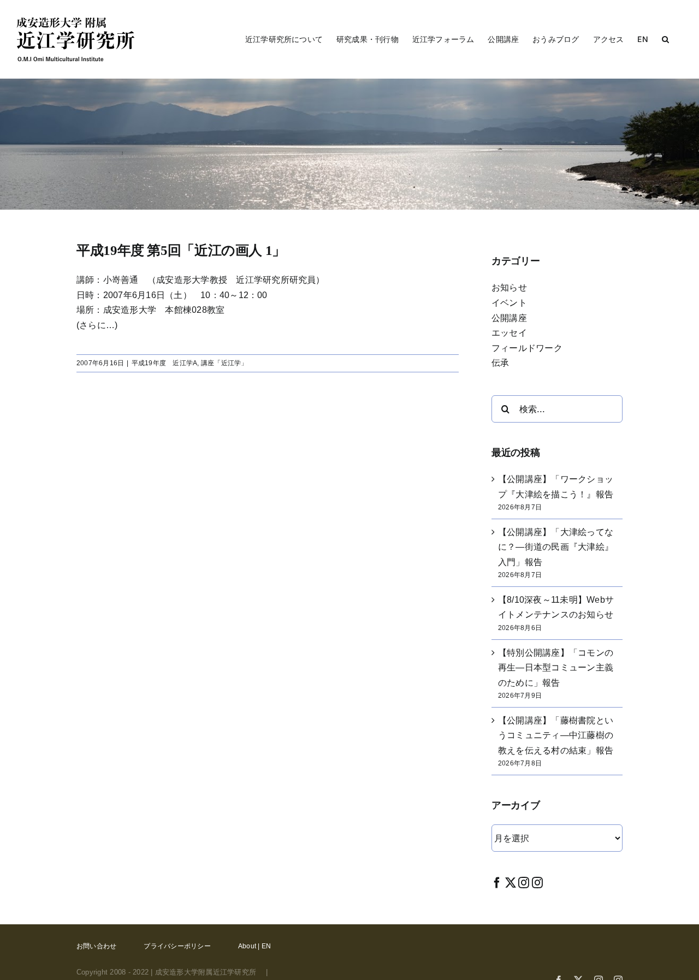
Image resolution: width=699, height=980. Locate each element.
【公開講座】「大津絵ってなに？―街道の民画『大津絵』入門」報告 (555, 547)
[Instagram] (523, 882)
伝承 (500, 362)
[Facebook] (496, 882)
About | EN (254, 946)
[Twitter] (510, 882)
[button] (665, 39)
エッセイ (509, 332)
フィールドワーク (526, 348)
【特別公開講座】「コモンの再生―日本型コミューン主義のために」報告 (555, 667)
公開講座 (509, 318)
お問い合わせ (96, 946)
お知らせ (509, 287)
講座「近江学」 (224, 363)
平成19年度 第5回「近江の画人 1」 (181, 250)
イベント (509, 302)
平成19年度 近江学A (165, 363)
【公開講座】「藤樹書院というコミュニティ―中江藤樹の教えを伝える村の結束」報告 (555, 735)
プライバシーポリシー (177, 946)
